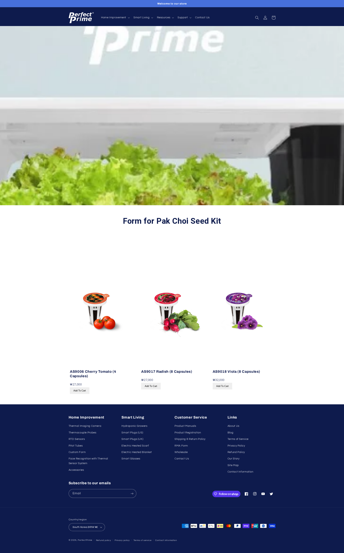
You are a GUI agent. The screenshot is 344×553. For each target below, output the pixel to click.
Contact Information (240, 471)
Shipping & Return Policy (190, 439)
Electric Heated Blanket (136, 452)
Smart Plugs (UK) (132, 439)
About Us (233, 426)
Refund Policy (236, 452)
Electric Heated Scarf (135, 445)
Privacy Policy (236, 445)
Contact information (166, 540)
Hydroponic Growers (134, 426)
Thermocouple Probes (82, 432)
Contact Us (182, 458)
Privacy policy (122, 540)
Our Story (234, 458)
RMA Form (181, 445)
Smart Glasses (130, 458)
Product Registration (188, 432)
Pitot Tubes (76, 445)
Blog (230, 432)
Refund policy (103, 540)
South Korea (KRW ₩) (85, 527)
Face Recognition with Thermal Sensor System (88, 461)
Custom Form (77, 452)
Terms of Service (238, 439)
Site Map (233, 465)
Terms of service (142, 540)
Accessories (76, 470)
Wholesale (181, 452)
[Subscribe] (132, 493)
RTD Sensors (77, 439)
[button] (115, 18)
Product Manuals (185, 426)
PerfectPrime (85, 540)
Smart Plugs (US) (132, 432)
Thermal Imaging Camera (85, 426)
